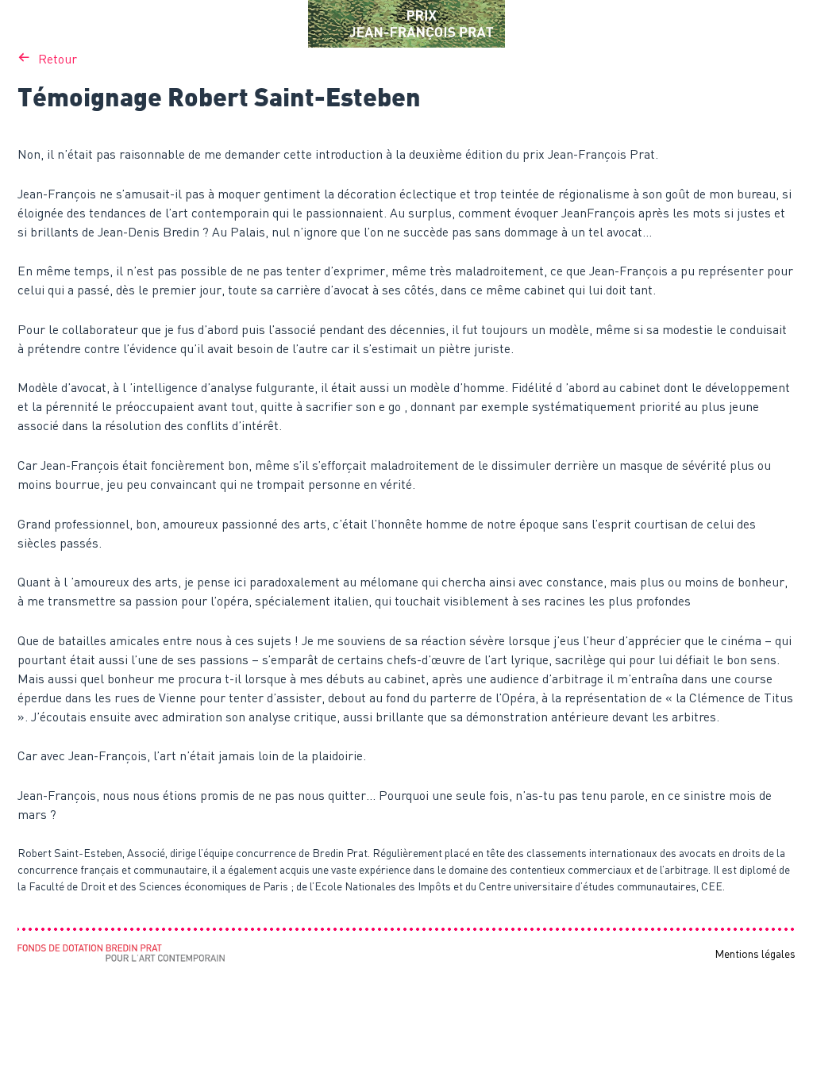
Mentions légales (755, 953)
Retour (57, 59)
